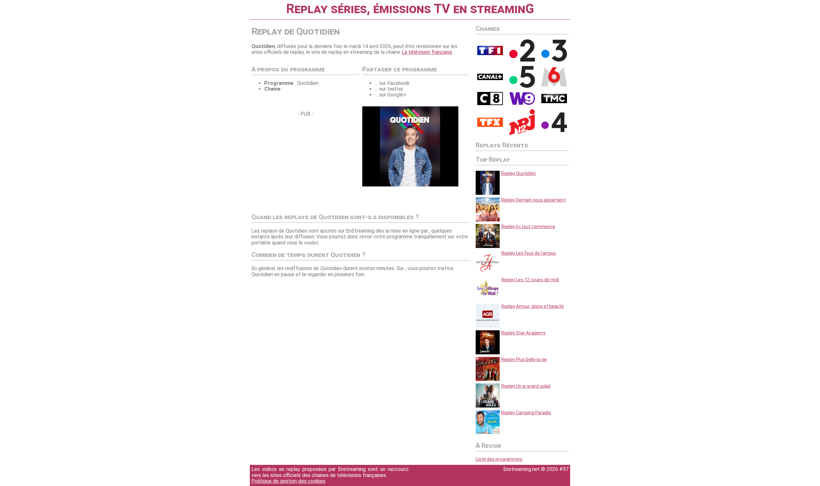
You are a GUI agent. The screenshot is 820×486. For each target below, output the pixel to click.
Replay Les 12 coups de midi (530, 279)
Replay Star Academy (523, 332)
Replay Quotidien (518, 173)
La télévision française (427, 52)
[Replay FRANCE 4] (554, 130)
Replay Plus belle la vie (524, 359)
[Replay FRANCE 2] (522, 59)
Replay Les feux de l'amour (528, 253)
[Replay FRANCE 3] (554, 59)
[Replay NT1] (490, 125)
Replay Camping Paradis (526, 412)
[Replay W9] (522, 103)
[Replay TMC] (554, 101)
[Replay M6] (554, 84)
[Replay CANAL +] (490, 78)
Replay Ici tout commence (528, 226)
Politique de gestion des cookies (288, 481)
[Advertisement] (305, 162)
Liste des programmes (499, 459)
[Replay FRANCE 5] (522, 86)
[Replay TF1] (490, 53)
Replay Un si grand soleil (525, 386)
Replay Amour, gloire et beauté (532, 306)
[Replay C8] (490, 103)
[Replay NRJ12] (522, 133)
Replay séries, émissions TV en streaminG (410, 8)
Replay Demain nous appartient (533, 199)
